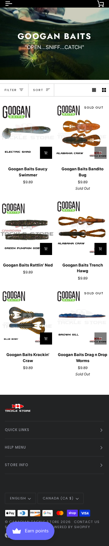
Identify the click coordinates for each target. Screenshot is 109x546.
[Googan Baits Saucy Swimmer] (27, 131)
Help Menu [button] (15, 447)
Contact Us (87, 521)
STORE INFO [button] (16, 465)
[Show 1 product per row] (94, 90)
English (18, 498)
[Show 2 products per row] (104, 90)
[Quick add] (46, 338)
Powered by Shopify (69, 527)
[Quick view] (46, 153)
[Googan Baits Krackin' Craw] (27, 317)
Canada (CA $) (58, 498)
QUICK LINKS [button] (17, 429)
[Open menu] (14, 3)
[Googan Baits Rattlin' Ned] (27, 227)
